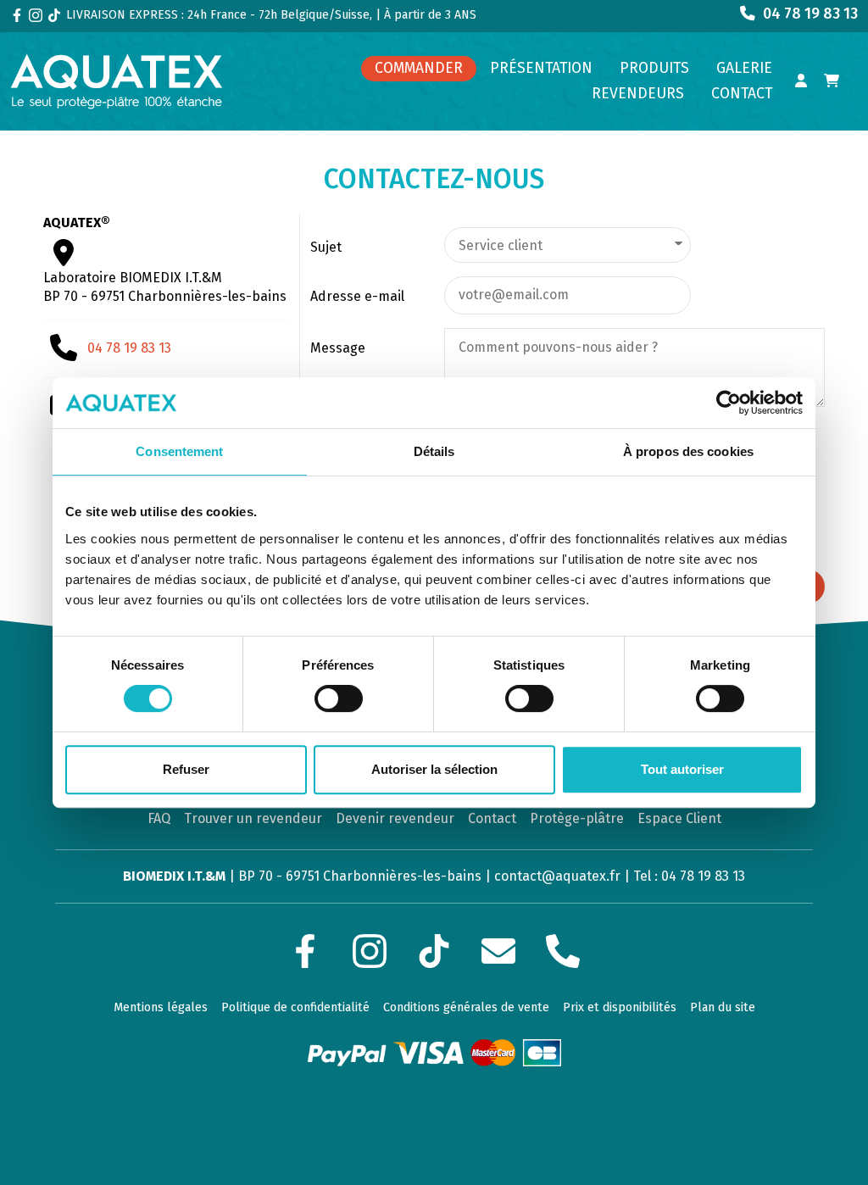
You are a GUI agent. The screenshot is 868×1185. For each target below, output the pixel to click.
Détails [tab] (434, 451)
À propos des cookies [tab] (688, 451)
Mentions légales (161, 1007)
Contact (492, 818)
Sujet (326, 247)
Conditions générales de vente (466, 1007)
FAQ (158, 818)
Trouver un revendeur (253, 818)
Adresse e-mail (357, 296)
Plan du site (722, 1007)
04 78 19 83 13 (129, 348)
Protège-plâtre (577, 818)
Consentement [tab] (179, 451)
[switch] (338, 698)
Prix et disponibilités (619, 1007)
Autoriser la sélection (434, 769)
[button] (654, 68)
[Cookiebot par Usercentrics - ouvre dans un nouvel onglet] (728, 402)
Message (337, 348)
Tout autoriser (682, 769)
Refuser (186, 769)
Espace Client (679, 818)
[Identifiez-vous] (801, 81)
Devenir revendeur (395, 818)
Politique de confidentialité (295, 1007)
